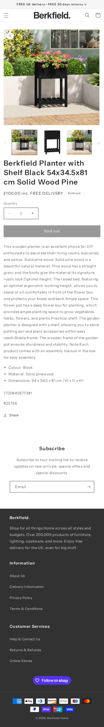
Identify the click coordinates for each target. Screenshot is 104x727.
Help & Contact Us (25, 639)
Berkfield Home (57, 718)
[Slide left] (5, 143)
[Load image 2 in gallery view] (52, 142)
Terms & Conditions (26, 608)
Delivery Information (27, 586)
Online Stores (21, 661)
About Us (17, 576)
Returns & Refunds (25, 650)
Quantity (10, 203)
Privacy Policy (21, 598)
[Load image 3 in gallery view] (79, 142)
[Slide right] (98, 143)
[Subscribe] (88, 487)
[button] (6, 15)
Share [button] (14, 415)
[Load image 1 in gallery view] (24, 142)
